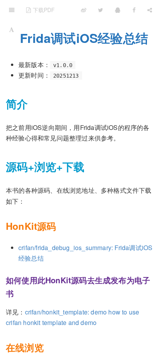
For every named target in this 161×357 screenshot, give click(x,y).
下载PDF (43, 10)
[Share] (149, 10)
